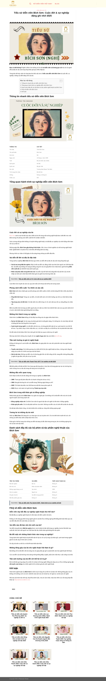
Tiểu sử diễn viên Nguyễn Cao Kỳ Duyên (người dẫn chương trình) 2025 (41, 638)
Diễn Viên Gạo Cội (41, 10)
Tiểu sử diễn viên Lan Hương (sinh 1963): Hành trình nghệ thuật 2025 (41, 615)
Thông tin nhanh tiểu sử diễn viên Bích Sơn (34, 83)
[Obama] (18, 3)
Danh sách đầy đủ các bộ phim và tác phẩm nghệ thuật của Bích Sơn (42, 87)
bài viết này (58, 336)
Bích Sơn (12, 235)
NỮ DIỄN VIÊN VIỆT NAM (42, 4)
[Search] (30, 4)
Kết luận (24, 91)
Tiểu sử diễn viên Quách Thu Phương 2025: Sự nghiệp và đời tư (19, 615)
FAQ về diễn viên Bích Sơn (30, 89)
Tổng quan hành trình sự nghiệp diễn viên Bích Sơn (37, 85)
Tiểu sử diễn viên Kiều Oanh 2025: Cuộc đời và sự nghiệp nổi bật (41, 663)
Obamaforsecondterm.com (22, 579)
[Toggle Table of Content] (60, 80)
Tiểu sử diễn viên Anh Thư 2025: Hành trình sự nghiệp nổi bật (64, 615)
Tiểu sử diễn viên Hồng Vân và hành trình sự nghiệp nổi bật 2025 (19, 638)
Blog (57, 4)
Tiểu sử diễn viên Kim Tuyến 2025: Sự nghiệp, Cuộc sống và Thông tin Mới (63, 639)
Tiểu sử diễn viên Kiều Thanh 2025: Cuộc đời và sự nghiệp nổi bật (19, 663)
